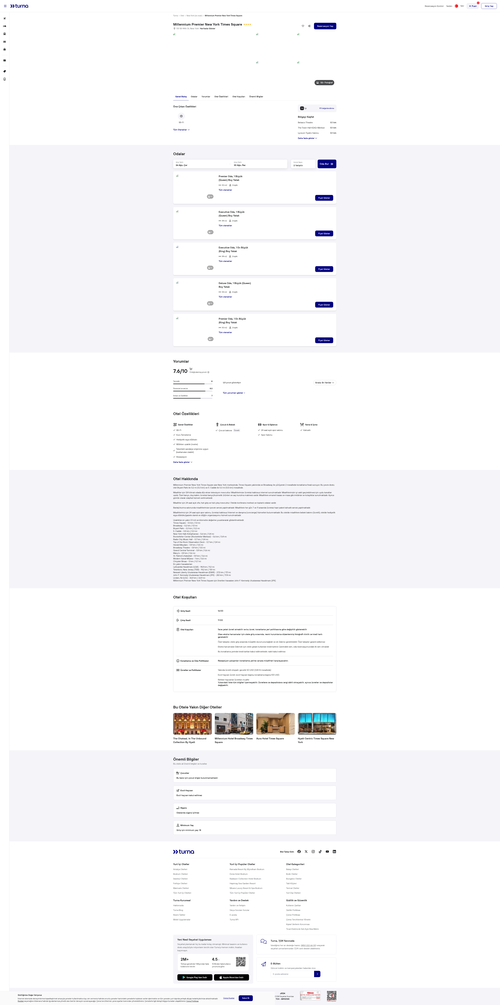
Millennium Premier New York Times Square (223, 15)
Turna (175, 15)
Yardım (449, 6)
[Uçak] (5, 18)
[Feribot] (5, 49)
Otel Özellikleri (221, 96)
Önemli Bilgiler (256, 96)
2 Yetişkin (298, 165)
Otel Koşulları (238, 96)
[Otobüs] (5, 34)
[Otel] (5, 26)
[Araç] (5, 41)
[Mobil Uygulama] (5, 79)
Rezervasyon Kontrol (434, 6)
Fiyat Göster (324, 198)
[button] (254, 60)
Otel (182, 15)
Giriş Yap (489, 6)
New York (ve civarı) (194, 15)
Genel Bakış (181, 96)
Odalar (194, 96)
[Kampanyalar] (5, 71)
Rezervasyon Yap (325, 26)
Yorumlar (206, 96)
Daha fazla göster (181, 462)
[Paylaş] (309, 26)
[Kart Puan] (5, 60)
